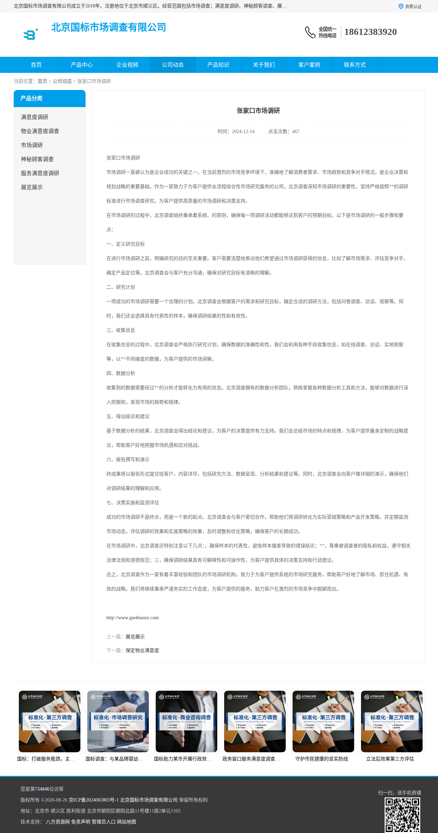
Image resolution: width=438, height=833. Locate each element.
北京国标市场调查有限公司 (149, 800)
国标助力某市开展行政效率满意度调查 (126, 759)
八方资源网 (58, 821)
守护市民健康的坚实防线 (253, 759)
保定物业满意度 (142, 650)
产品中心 (82, 65)
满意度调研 (34, 117)
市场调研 (32, 145)
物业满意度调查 (40, 131)
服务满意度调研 (40, 173)
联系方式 (355, 65)
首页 (36, 65)
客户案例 (309, 65)
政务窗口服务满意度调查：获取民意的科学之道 (204, 759)
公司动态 (173, 65)
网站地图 (126, 821)
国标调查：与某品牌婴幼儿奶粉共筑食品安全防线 (70, 759)
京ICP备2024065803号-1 (94, 800)
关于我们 (264, 65)
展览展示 (32, 187)
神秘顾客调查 (37, 159)
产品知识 (218, 65)
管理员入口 (104, 821)
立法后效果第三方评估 (322, 759)
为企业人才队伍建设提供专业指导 (395, 759)
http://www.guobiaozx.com (132, 617)
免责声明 (80, 821)
